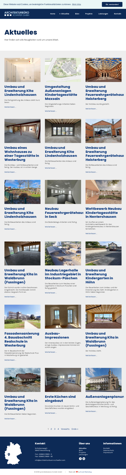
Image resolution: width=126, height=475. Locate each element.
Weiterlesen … (10, 107)
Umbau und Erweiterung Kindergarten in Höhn (99, 276)
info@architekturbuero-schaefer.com (50, 460)
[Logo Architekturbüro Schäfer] (16, 15)
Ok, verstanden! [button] (112, 4)
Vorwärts (65, 429)
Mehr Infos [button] (76, 4)
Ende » (75, 429)
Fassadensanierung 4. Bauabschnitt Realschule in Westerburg (21, 339)
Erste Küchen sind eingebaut (60, 398)
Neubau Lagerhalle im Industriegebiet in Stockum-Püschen (63, 274)
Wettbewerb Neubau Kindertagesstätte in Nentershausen (104, 212)
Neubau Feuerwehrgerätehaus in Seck (64, 212)
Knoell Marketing (86, 472)
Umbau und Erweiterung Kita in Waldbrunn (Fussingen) (20, 276)
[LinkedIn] (83, 458)
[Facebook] (80, 458)
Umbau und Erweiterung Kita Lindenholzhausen (20, 90)
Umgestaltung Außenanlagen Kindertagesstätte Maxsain (61, 92)
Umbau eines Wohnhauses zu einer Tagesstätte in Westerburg (21, 153)
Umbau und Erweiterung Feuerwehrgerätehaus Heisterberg (105, 92)
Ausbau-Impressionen (57, 335)
